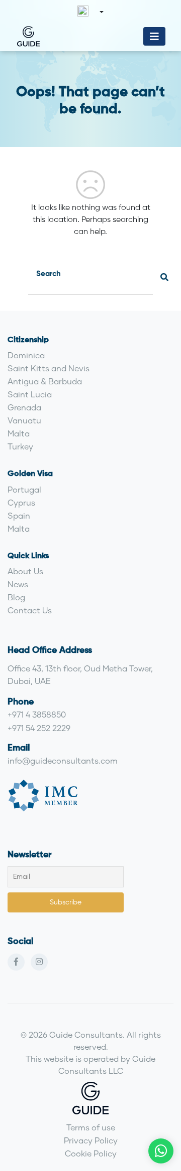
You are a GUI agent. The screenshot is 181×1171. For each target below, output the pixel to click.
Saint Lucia (30, 394)
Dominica (26, 355)
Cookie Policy (91, 1153)
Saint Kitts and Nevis (48, 368)
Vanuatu (24, 420)
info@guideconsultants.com (63, 760)
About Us (25, 571)
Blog (16, 597)
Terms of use (90, 1127)
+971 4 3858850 (37, 714)
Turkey (20, 446)
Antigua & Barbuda (45, 381)
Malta (19, 433)
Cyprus (21, 502)
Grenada (24, 407)
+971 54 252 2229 (39, 728)
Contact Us (30, 610)
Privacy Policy (91, 1140)
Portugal (24, 489)
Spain (19, 515)
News (18, 584)
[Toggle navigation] (154, 36)
